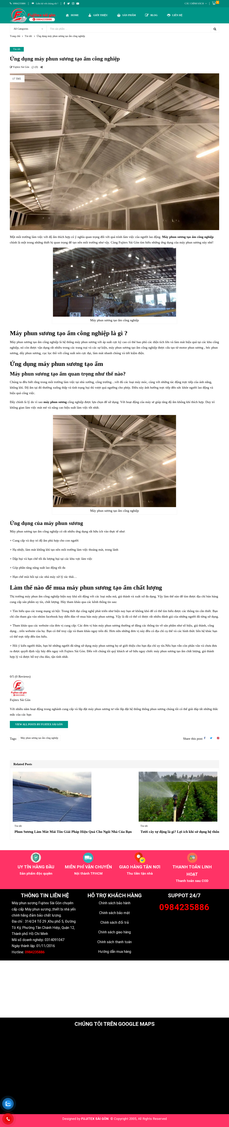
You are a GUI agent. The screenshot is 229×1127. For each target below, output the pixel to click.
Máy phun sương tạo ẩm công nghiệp (188, 237)
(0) (36, 67)
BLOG (154, 15)
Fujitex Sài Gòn (20, 67)
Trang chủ (15, 36)
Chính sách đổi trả (114, 922)
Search (215, 28)
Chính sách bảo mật (114, 913)
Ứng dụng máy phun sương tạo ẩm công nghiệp (65, 59)
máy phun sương (55, 402)
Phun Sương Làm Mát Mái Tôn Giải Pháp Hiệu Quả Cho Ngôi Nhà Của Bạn (73, 832)
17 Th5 (16, 78)
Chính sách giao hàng (114, 932)
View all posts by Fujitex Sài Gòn (39, 724)
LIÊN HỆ (177, 15)
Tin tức (28, 36)
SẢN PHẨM (129, 15)
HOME (75, 15)
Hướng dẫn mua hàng (114, 951)
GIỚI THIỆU (100, 15)
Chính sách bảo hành (114, 903)
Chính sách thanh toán (114, 942)
